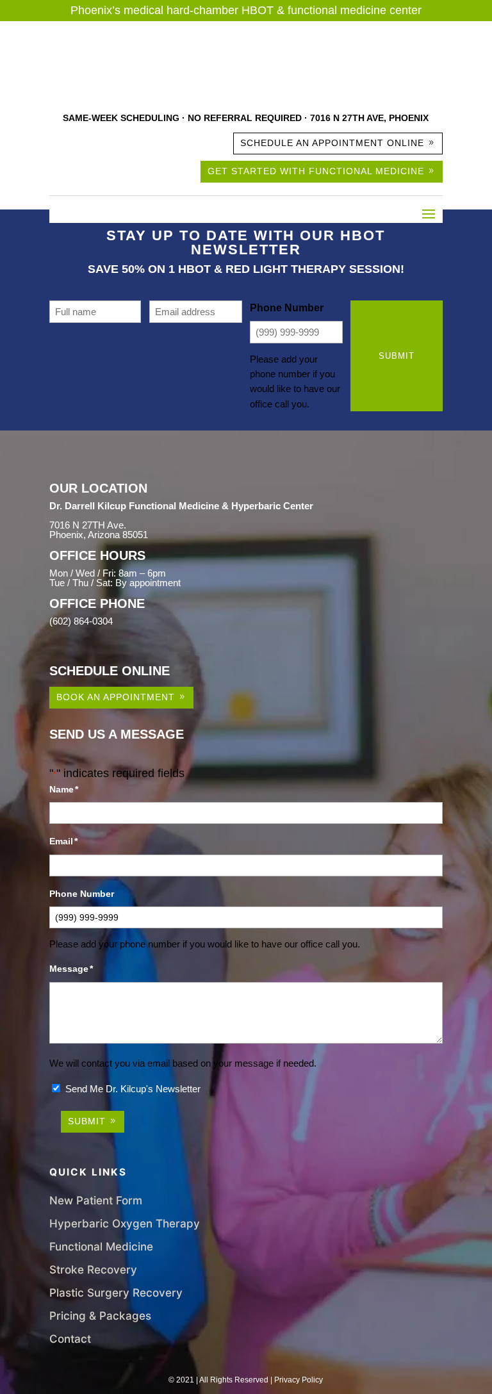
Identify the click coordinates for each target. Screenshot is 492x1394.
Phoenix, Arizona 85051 (98, 534)
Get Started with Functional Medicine (316, 171)
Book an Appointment (115, 697)
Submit (396, 356)
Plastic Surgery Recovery (116, 1292)
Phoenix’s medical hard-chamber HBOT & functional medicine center (246, 10)
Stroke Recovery (93, 1269)
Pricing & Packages (100, 1315)
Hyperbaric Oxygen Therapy (124, 1223)
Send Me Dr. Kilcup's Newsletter (133, 1088)
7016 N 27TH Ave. (87, 525)
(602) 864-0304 (81, 621)
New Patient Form (95, 1200)
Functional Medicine (101, 1246)
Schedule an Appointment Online (332, 143)
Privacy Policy (298, 1379)
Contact (70, 1338)
